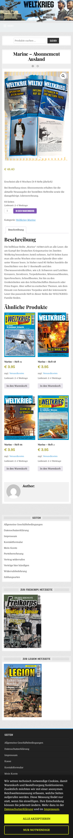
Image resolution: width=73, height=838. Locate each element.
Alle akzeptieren (36, 818)
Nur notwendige (36, 830)
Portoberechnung (13, 553)
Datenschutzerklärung (16, 530)
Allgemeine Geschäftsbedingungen (23, 524)
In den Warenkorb (25, 211)
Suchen (53, 40)
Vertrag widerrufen (14, 559)
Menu (10, 26)
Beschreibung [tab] (16, 229)
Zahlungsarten (12, 577)
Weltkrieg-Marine (26, 220)
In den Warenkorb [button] (17, 386)
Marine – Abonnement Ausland (36, 56)
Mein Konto (10, 548)
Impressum (10, 536)
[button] (63, 76)
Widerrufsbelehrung (15, 571)
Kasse (7, 761)
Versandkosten (16, 373)
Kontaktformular (13, 542)
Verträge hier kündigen (16, 565)
